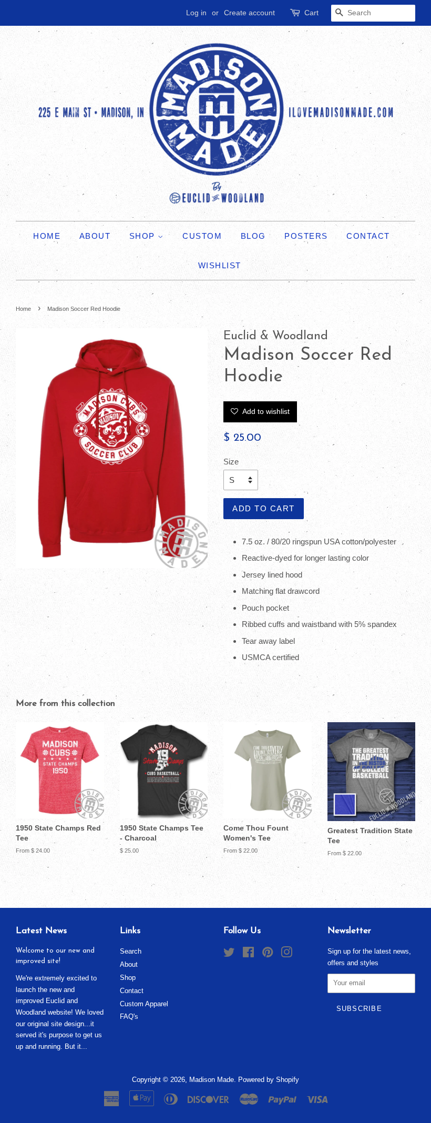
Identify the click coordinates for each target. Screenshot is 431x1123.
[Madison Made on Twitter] (229, 954)
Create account (249, 12)
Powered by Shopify (268, 1080)
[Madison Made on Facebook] (248, 954)
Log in (196, 12)
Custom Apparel (144, 1004)
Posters (306, 235)
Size (231, 461)
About (95, 235)
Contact (368, 235)
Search (130, 951)
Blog (253, 235)
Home (46, 235)
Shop (143, 235)
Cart (311, 12)
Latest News (41, 930)
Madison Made (211, 1080)
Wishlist (219, 265)
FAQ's (129, 1016)
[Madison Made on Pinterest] (267, 954)
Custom (202, 235)
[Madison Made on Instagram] (286, 954)
